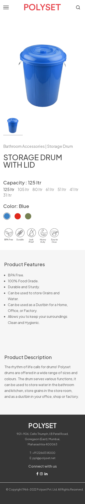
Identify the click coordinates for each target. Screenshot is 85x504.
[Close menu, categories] (65, 5)
